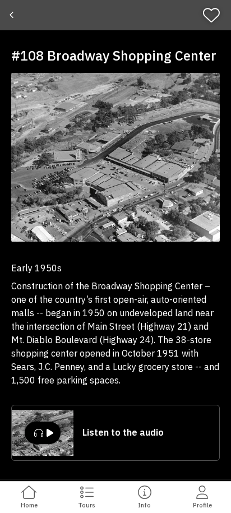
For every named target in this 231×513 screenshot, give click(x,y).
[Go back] (12, 15)
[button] (115, 157)
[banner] (115, 15)
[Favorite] (215, 15)
